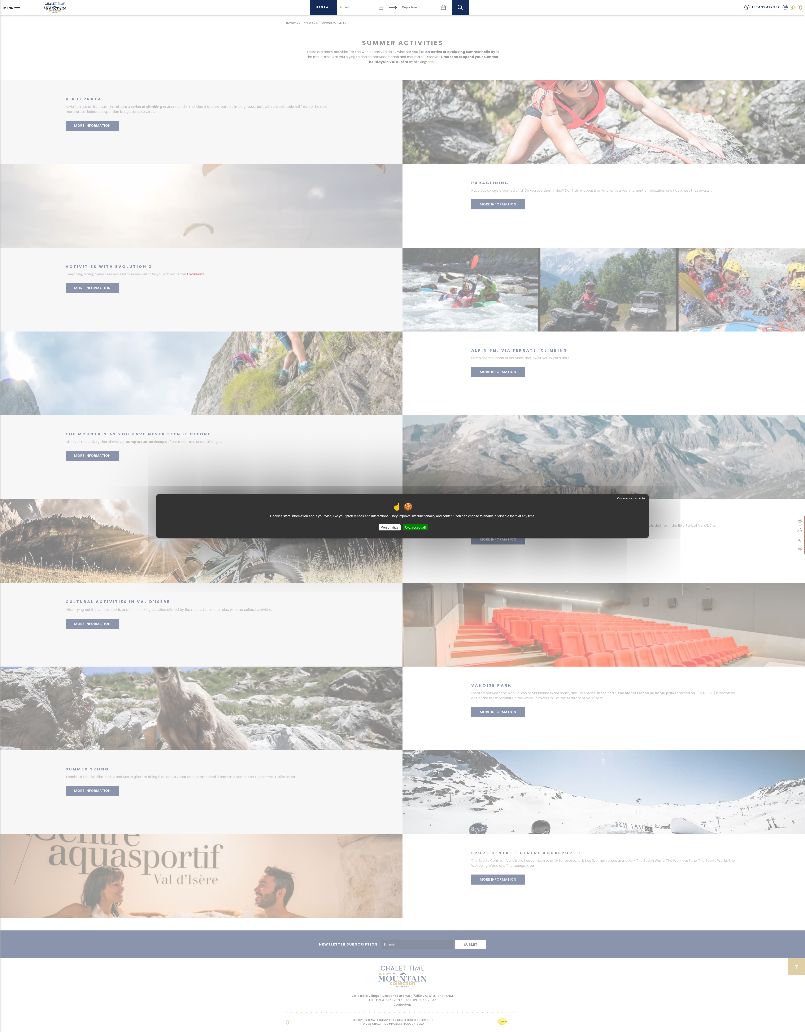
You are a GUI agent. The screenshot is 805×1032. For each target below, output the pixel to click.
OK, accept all (415, 527)
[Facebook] (799, 7)
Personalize (390, 527)
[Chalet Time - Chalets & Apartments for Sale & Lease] (55, 7)
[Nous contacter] (785, 7)
